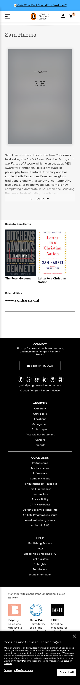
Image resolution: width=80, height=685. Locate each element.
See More (38, 199)
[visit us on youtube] (36, 379)
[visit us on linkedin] (44, 379)
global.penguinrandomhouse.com (40, 385)
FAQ (40, 548)
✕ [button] (74, 636)
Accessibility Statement (40, 434)
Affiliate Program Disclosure (40, 515)
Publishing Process (40, 543)
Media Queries (40, 468)
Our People (40, 414)
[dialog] (40, 658)
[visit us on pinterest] (52, 379)
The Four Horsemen (19, 278)
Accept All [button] (67, 672)
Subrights (40, 564)
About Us (40, 403)
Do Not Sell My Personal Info (40, 510)
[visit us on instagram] (60, 379)
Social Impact (40, 429)
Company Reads (40, 478)
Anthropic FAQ (40, 525)
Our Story (40, 408)
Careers (40, 440)
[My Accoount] (63, 16)
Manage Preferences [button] (18, 670)
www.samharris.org (22, 300)
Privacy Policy (40, 499)
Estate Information (40, 574)
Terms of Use (40, 494)
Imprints (40, 445)
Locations (40, 419)
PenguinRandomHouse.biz (40, 484)
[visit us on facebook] (20, 379)
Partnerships (40, 463)
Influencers (40, 473)
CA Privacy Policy (40, 504)
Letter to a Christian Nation (52, 280)
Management (40, 424)
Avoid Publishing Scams (40, 520)
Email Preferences (40, 489)
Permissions (40, 569)
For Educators (40, 559)
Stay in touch (41, 366)
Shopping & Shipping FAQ (40, 554)
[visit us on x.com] (28, 379)
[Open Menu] (7, 16)
